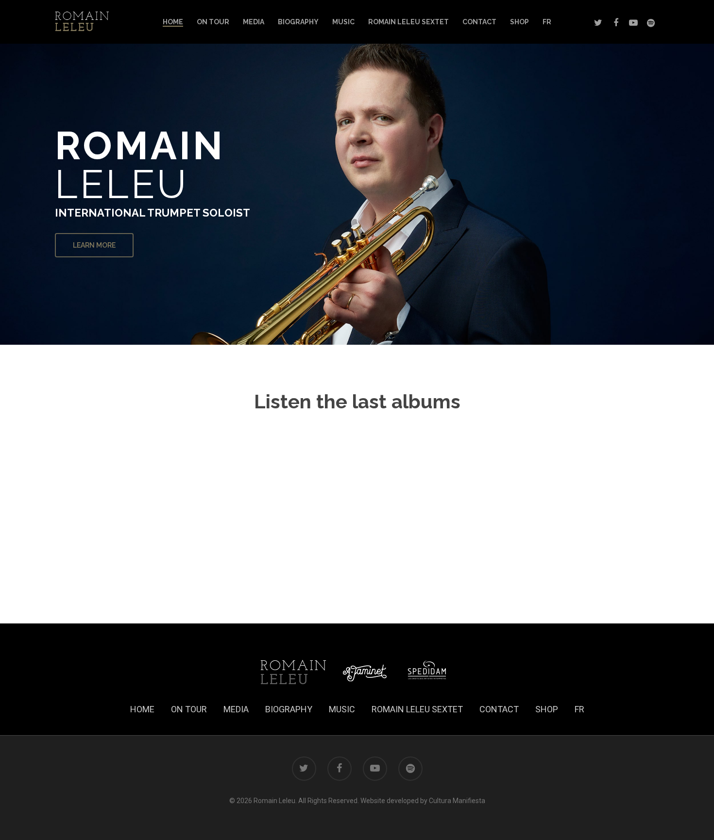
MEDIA (253, 21)
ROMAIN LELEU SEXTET (408, 21)
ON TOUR (213, 21)
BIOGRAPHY (298, 21)
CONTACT (479, 21)
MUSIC (343, 21)
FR (547, 21)
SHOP (519, 21)
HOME (173, 21)
